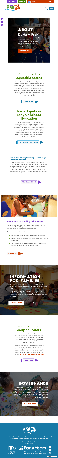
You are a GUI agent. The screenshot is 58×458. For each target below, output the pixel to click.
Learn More (26, 51)
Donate (22, 1)
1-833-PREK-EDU (23, 291)
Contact (49, 1)
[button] (46, 8)
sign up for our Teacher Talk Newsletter (32, 354)
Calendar (12, 1)
